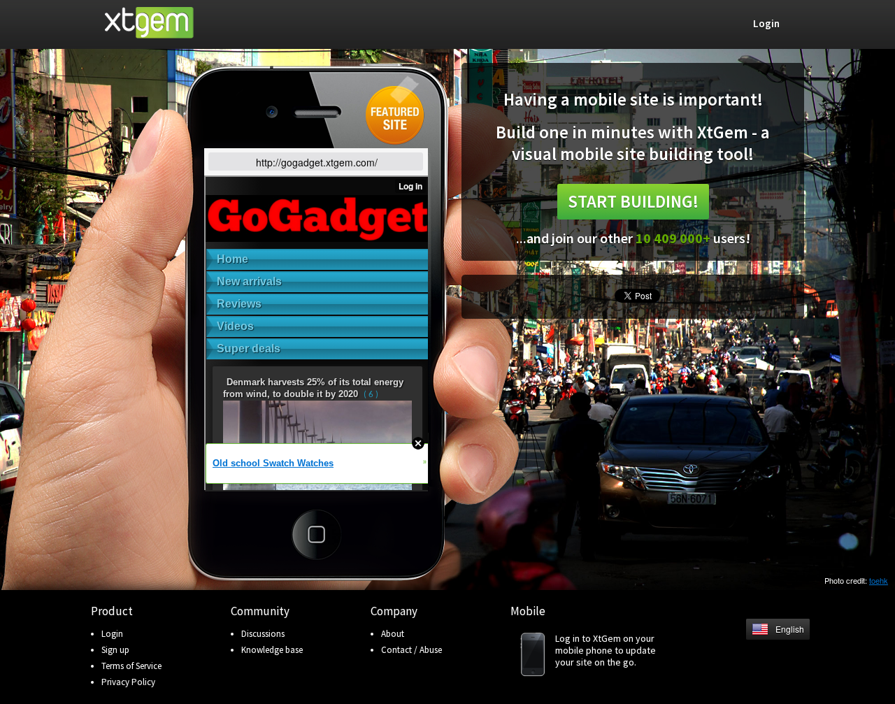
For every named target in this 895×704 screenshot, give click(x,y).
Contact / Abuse (411, 650)
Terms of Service (131, 666)
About (392, 634)
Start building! (633, 201)
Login (112, 634)
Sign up (115, 650)
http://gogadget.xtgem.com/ (317, 162)
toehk (878, 580)
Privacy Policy (128, 682)
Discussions (263, 634)
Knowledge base (272, 650)
